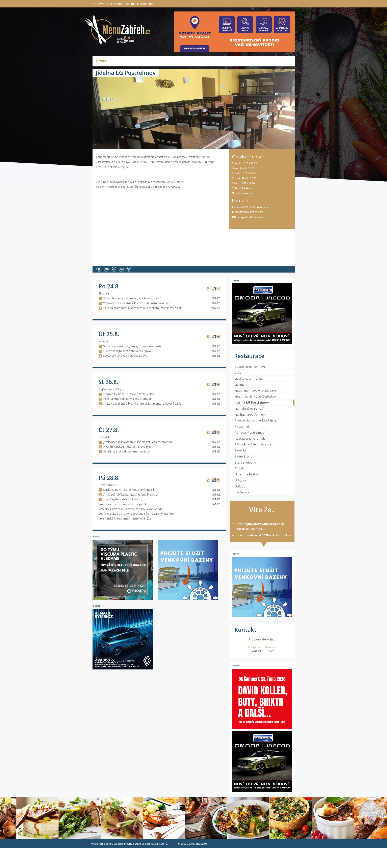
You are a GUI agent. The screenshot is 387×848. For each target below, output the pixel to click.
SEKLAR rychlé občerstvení (254, 444)
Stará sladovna (245, 462)
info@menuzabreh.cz (262, 647)
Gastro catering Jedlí (249, 378)
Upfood (240, 486)
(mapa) (265, 207)
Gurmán (241, 384)
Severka (241, 450)
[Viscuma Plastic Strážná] (125, 600)
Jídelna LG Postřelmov (252, 402)
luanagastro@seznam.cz (250, 217)
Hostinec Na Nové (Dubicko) (255, 396)
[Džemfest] (262, 699)
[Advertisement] (161, 226)
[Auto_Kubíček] (125, 669)
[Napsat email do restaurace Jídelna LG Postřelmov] (107, 269)
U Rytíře (240, 480)
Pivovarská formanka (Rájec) (255, 420)
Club (238, 372)
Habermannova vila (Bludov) (255, 390)
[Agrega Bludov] (262, 313)
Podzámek (242, 426)
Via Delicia (242, 492)
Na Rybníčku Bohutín (250, 408)
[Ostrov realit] (234, 31)
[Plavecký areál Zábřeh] (190, 600)
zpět (102, 61)
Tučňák (240, 468)
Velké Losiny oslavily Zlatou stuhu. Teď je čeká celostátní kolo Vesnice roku (192, 4)
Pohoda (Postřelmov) (250, 432)
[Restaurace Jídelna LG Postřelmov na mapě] (99, 269)
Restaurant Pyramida (250, 438)
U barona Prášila (247, 474)
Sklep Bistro (244, 456)
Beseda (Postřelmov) (250, 367)
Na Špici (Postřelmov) (250, 414)
